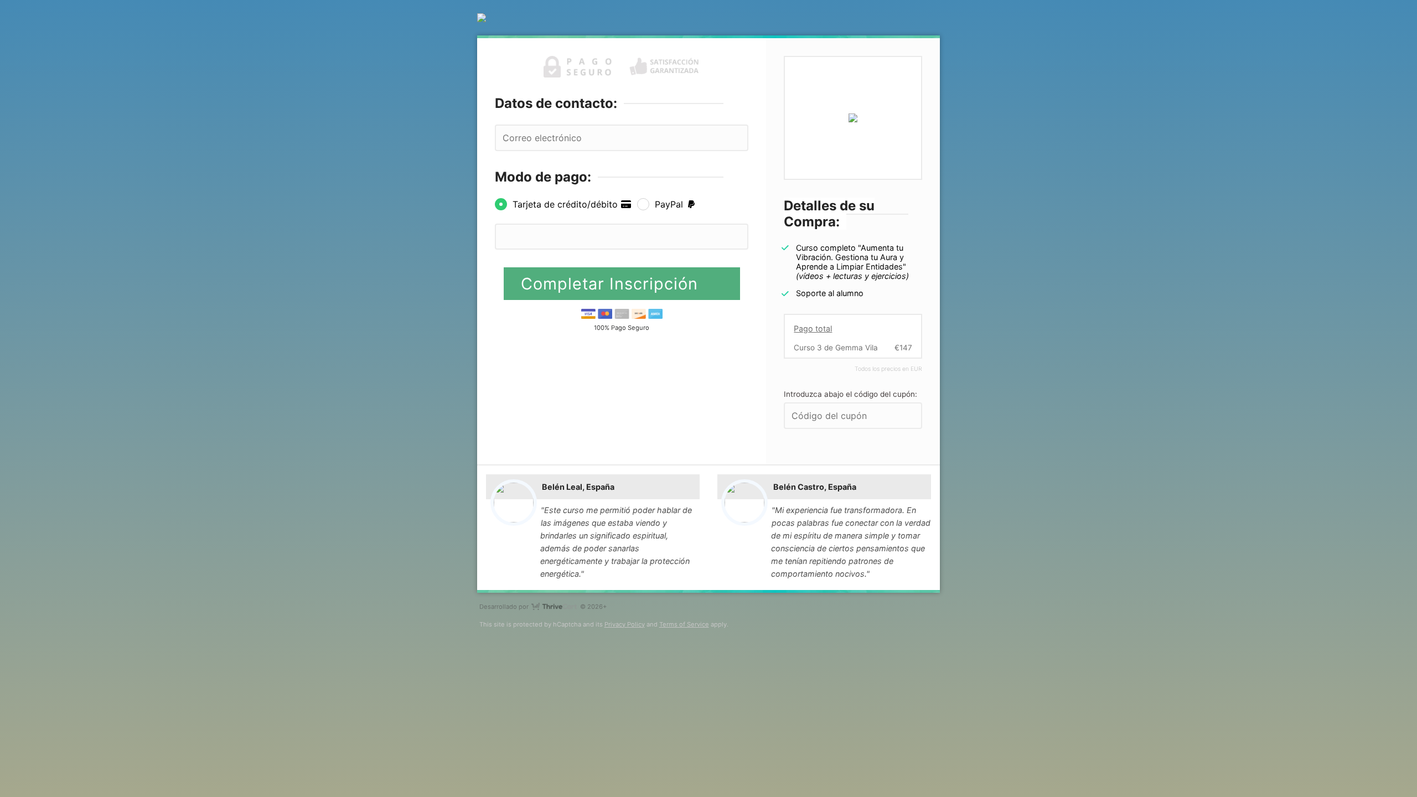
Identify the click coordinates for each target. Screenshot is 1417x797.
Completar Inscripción (612, 283)
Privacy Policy (624, 624)
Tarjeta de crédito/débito (566, 204)
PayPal (670, 204)
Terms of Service (684, 624)
